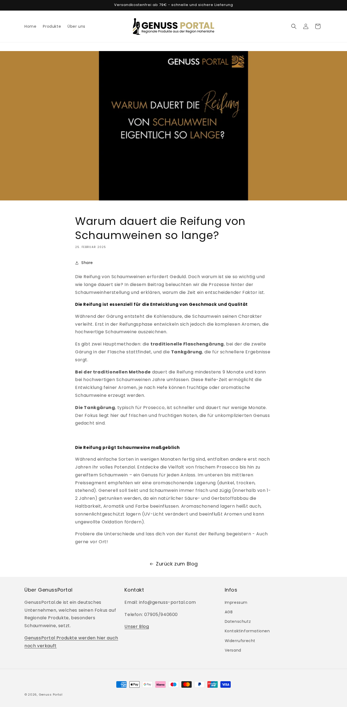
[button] (294, 26)
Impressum (236, 602)
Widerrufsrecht (240, 640)
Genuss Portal (51, 694)
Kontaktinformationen (247, 631)
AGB (229, 612)
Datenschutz (238, 621)
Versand (233, 650)
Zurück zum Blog (177, 563)
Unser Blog (136, 626)
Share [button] (87, 262)
